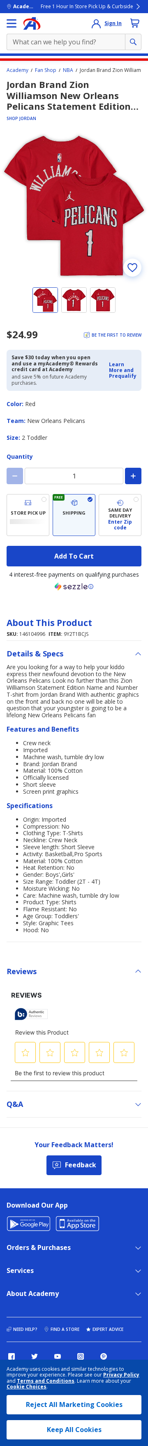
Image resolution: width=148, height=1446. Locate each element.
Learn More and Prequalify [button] (122, 370)
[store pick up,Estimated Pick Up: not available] (28, 515)
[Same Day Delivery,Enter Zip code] (120, 515)
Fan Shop (45, 70)
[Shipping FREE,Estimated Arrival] (74, 515)
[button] (122, 370)
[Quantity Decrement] (15, 476)
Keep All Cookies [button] (74, 1429)
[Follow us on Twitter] (34, 1356)
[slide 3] (103, 300)
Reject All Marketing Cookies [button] (74, 1404)
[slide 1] (45, 300)
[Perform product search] (133, 42)
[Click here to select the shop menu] (11, 23)
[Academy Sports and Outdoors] (32, 23)
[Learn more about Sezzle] (74, 586)
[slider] (74, 206)
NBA (68, 70)
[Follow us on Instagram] (81, 1356)
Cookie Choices (26, 1387)
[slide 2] (74, 300)
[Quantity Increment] (133, 476)
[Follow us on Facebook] (11, 1356)
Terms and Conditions (45, 1380)
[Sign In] (96, 23)
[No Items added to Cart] (134, 23)
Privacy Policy (121, 1374)
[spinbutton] (74, 476)
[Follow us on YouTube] (57, 1356)
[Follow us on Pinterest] (104, 1356)
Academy (17, 70)
